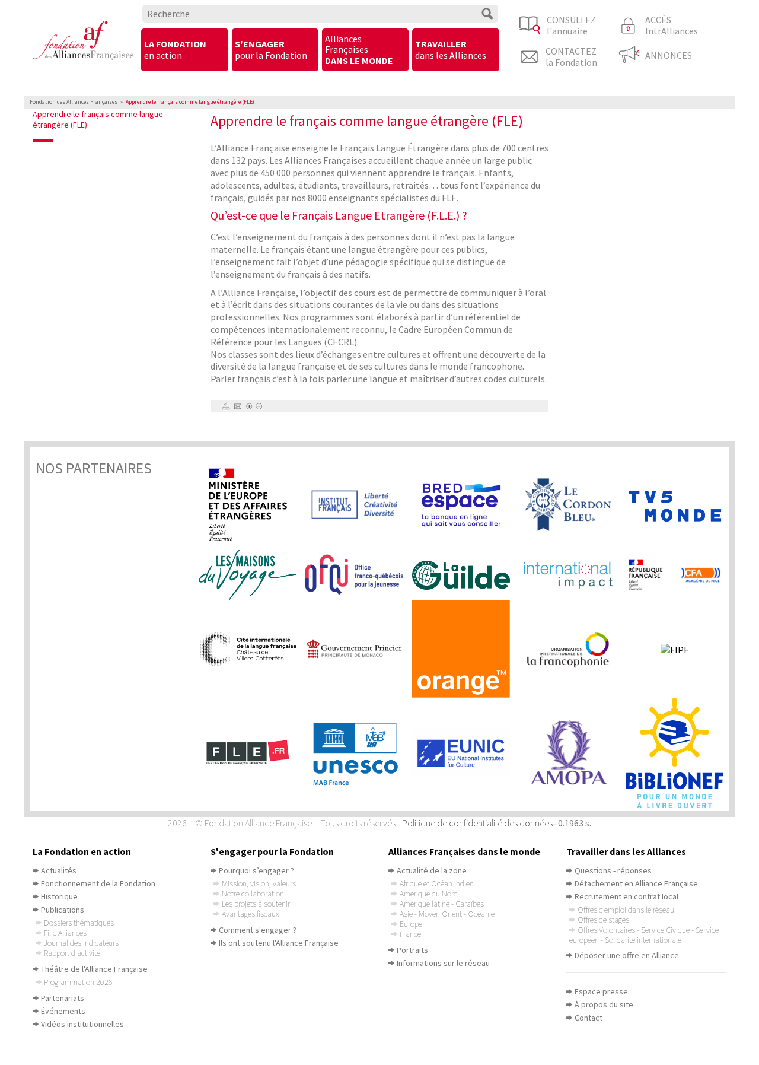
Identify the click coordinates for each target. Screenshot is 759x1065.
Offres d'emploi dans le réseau (626, 909)
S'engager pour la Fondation (272, 851)
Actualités (58, 870)
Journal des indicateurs (81, 942)
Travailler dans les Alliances (626, 851)
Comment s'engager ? (257, 929)
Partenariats (62, 998)
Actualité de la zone (432, 870)
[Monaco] (358, 649)
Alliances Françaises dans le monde (464, 851)
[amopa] (572, 752)
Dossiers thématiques (79, 922)
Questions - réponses (613, 870)
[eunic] (465, 753)
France (410, 934)
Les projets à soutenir (256, 903)
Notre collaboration (253, 893)
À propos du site (604, 1004)
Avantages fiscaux (250, 913)
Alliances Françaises (359, 49)
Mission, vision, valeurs (259, 883)
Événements (63, 1011)
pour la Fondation (271, 49)
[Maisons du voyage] (252, 575)
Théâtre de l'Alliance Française (94, 969)
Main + (249, 406)
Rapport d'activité (72, 953)
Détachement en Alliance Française (636, 883)
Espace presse (601, 991)
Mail (237, 406)
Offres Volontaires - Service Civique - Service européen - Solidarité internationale (644, 934)
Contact (588, 1017)
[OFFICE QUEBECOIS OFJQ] (358, 575)
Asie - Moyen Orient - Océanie (447, 913)
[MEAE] (252, 504)
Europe (411, 923)
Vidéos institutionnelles (82, 1024)
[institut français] (358, 504)
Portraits (412, 950)
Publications (62, 909)
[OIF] (572, 649)
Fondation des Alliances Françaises (73, 102)
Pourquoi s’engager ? (256, 870)
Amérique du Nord (429, 893)
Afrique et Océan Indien (437, 883)
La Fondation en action (82, 851)
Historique (59, 896)
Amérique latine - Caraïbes (442, 903)
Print (225, 406)
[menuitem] (184, 50)
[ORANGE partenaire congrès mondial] (465, 649)
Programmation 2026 (78, 982)
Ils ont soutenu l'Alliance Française (279, 942)
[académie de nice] (679, 574)
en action (175, 49)
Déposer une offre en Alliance (627, 955)
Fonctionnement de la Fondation (98, 883)
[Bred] (465, 504)
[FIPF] (679, 648)
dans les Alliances (450, 49)
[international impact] (572, 574)
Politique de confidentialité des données (477, 823)
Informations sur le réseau (443, 963)
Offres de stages (603, 919)
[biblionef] (679, 753)
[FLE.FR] (252, 753)
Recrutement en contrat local (626, 896)
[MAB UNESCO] (358, 753)
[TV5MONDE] (679, 504)
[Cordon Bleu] (572, 504)
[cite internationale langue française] (252, 649)
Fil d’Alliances (65, 932)
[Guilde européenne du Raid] (465, 575)
